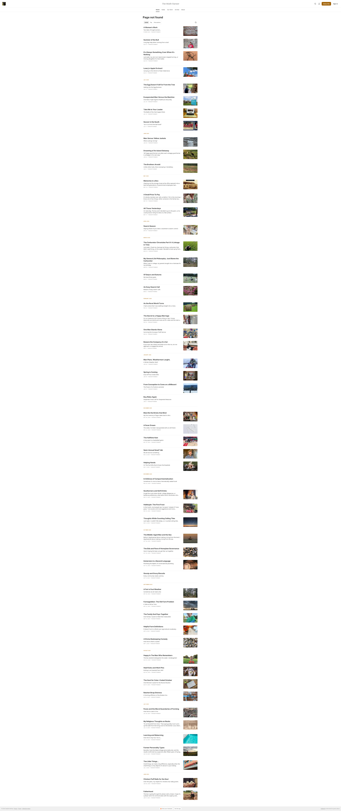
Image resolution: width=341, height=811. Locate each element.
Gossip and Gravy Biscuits (154, 573)
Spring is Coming (150, 372)
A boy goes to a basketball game (153, 440)
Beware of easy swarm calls (152, 289)
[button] (158, 10)
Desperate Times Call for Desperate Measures (157, 399)
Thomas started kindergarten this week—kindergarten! (160, 658)
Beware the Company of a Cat (156, 342)
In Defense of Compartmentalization (158, 479)
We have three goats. (150, 277)
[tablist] (153, 22)
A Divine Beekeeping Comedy (155, 639)
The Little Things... (151, 761)
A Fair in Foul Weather (152, 589)
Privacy (15, 808)
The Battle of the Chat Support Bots (154, 112)
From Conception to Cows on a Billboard (160, 384)
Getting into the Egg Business (153, 87)
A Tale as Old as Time (150, 604)
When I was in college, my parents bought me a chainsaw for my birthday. (162, 264)
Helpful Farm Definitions (153, 627)
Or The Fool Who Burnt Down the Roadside (157, 465)
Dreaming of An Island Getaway (156, 151)
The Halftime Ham (151, 438)
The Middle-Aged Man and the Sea (157, 535)
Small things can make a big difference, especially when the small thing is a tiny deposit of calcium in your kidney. (162, 765)
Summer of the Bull (151, 40)
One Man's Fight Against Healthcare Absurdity (158, 99)
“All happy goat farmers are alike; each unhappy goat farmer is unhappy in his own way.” (162, 154)
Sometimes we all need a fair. (152, 592)
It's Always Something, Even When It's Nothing (159, 53)
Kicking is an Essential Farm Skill (153, 670)
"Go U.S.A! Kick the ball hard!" (153, 124)
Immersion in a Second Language (157, 561)
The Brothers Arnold (152, 164)
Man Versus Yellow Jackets (155, 138)
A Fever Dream (149, 425)
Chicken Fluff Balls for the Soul (156, 779)
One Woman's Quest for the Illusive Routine (157, 683)
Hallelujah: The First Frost (154, 505)
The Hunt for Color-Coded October (158, 680)
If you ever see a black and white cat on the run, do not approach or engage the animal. (160, 345)
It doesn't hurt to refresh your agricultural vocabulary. (160, 629)
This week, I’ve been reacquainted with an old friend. (160, 428)
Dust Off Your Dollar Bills (151, 374)
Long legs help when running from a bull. (156, 42)
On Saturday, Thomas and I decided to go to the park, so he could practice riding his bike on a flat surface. (162, 212)
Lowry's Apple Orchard (153, 68)
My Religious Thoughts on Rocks (157, 721)
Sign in (335, 4)
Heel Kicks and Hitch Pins (154, 668)
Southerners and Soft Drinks (155, 491)
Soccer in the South (151, 122)
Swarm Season (150, 226)
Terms (19, 808)
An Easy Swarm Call (152, 287)
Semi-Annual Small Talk (153, 450)
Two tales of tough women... (152, 30)
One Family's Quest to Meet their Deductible (157, 617)
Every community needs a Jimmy (154, 576)
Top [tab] (151, 22)
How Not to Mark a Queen (152, 641)
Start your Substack (167, 808)
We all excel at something (151, 452)
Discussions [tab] (157, 22)
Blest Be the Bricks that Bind (155, 413)
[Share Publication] (319, 4)
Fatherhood (148, 791)
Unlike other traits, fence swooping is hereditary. (158, 167)
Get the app (177, 808)
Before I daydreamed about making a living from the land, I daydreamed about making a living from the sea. (162, 538)
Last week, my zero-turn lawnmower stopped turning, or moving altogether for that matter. (161, 58)
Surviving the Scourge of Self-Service (155, 332)
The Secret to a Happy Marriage (156, 316)
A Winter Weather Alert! (151, 362)
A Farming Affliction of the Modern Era (155, 695)
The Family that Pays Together (156, 614)
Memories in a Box (151, 181)
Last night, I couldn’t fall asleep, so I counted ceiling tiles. (161, 521)
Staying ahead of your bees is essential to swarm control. (161, 228)
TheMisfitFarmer (155, 32)
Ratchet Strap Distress (153, 693)
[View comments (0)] (156, 34)
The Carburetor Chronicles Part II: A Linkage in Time (162, 243)
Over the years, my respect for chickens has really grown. (161, 781)
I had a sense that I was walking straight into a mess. (160, 306)
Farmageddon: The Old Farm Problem (159, 602)
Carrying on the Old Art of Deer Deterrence (157, 71)
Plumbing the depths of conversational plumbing (159, 563)
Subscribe (326, 4)
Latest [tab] (146, 22)
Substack (323, 808)
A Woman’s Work (150, 27)
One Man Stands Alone (153, 330)
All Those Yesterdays (152, 208)
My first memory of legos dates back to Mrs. (157, 415)
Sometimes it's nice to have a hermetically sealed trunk (160, 481)
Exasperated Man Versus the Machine (159, 97)
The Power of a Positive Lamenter (154, 387)
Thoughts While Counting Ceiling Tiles (159, 518)
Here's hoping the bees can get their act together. (158, 551)
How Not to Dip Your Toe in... (152, 738)
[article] (170, 31)
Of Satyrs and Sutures (152, 275)
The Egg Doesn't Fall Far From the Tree (159, 85)
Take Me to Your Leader (153, 110)
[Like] (145, 34)
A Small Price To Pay (152, 195)
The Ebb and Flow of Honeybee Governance (161, 549)
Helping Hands (149, 463)
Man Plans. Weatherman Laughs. (157, 360)
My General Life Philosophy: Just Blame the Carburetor (161, 260)
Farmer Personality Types (154, 748)
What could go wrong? (150, 141)
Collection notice (26, 808)
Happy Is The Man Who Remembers (158, 655)
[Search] (315, 4)
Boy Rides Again (150, 397)
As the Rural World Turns (154, 303)
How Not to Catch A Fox (151, 711)
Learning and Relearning (153, 735)
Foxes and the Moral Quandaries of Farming (161, 709)
